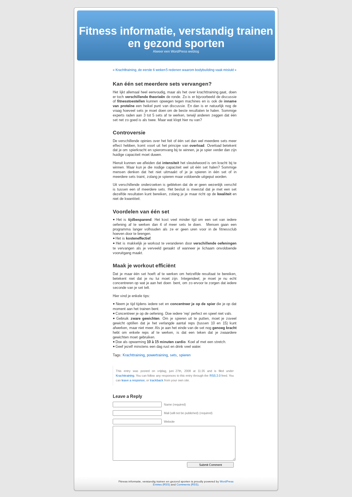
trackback (156, 380)
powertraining (157, 355)
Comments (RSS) (187, 484)
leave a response (133, 380)
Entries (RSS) (161, 484)
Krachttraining (134, 355)
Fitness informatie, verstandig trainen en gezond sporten (176, 37)
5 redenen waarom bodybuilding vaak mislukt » (201, 70)
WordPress (226, 481)
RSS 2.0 (215, 375)
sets (173, 355)
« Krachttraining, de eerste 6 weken (139, 70)
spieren (185, 355)
